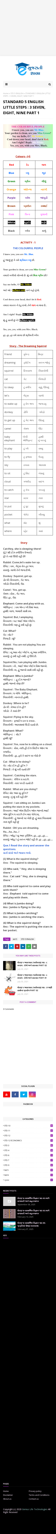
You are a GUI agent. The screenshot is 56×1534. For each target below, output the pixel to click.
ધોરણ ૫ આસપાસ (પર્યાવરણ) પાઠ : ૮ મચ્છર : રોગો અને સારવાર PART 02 (32, 964)
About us (7, 1498)
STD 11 (28, 1130)
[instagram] (32, 1094)
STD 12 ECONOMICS (28, 1140)
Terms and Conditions (39, 1495)
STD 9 (28, 1165)
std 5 (15, 939)
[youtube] (6, 1094)
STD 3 (28, 1145)
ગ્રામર (28, 1180)
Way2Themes (30, 1527)
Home (6, 93)
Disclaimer (8, 1495)
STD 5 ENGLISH (16, 93)
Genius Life (28, 1529)
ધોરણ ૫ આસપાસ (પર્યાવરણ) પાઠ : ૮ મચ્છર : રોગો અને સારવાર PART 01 (32, 976)
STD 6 (28, 1155)
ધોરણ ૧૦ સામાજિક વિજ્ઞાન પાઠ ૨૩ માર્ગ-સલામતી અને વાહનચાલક (33, 1200)
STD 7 (28, 1160)
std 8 (28, 1175)
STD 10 (28, 1125)
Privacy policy (35, 1491)
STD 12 (28, 1135)
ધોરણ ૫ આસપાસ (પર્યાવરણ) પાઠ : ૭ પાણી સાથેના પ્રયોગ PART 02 (34, 989)
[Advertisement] (28, 28)
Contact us (34, 1498)
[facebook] (15, 1094)
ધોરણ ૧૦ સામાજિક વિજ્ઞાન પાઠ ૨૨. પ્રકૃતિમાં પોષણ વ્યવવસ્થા (31, 1224)
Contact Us (32, 1518)
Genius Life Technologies (34, 1509)
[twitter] (23, 1094)
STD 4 (28, 1150)
